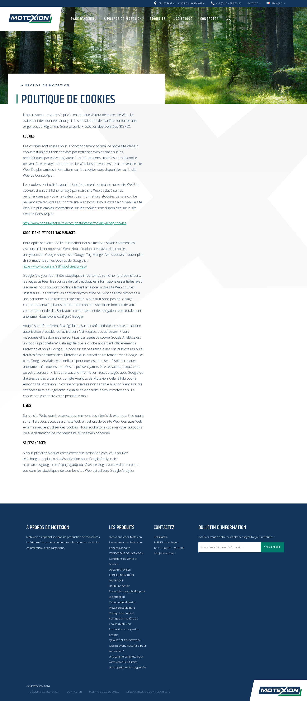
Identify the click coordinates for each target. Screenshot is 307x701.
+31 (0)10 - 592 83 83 (229, 3)
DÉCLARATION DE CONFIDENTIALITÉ (148, 691)
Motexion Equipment (122, 607)
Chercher (229, 19)
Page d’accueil (83, 19)
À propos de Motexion (123, 19)
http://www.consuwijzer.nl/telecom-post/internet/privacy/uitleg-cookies (74, 223)
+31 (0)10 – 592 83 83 (171, 548)
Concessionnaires (246, 1)
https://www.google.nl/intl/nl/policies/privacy (55, 266)
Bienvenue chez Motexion (125, 537)
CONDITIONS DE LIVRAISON (126, 553)
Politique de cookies (121, 613)
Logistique (183, 19)
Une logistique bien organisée (127, 667)
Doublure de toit (119, 586)
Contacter (209, 19)
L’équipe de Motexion (122, 602)
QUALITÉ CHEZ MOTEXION (125, 640)
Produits (158, 19)
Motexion (30, 18)
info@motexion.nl (165, 553)
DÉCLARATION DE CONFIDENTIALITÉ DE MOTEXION (122, 575)
